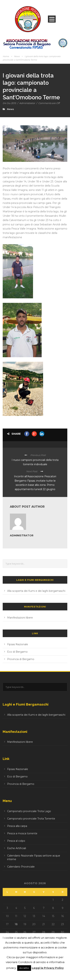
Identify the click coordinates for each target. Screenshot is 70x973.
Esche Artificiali (16, 848)
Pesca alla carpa (17, 826)
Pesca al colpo (16, 840)
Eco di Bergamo (17, 651)
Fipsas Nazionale (17, 644)
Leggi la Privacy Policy (48, 968)
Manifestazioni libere (20, 617)
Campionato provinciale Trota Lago (29, 811)
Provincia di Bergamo (20, 659)
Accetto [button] (24, 967)
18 (16, 924)
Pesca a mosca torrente (22, 833)
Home (6, 56)
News (17, 56)
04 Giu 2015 (9, 103)
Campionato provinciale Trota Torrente (31, 818)
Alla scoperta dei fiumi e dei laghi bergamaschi (36, 591)
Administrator (27, 103)
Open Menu (52, 19)
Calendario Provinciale (21, 866)
